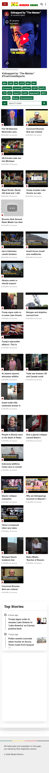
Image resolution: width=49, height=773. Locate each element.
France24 (17, 88)
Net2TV (42, 88)
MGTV (44, 93)
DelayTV (16, 93)
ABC (34, 83)
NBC (28, 83)
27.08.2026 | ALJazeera (9, 286)
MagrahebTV (34, 93)
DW (16, 83)
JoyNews (26, 88)
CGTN (21, 83)
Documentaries (27, 98)
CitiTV (34, 88)
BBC (5, 83)
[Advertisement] (23, 758)
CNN (10, 83)
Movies (16, 98)
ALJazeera (7, 88)
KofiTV (24, 93)
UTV (9, 93)
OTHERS (6, 98)
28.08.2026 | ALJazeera (9, 135)
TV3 (4, 93)
